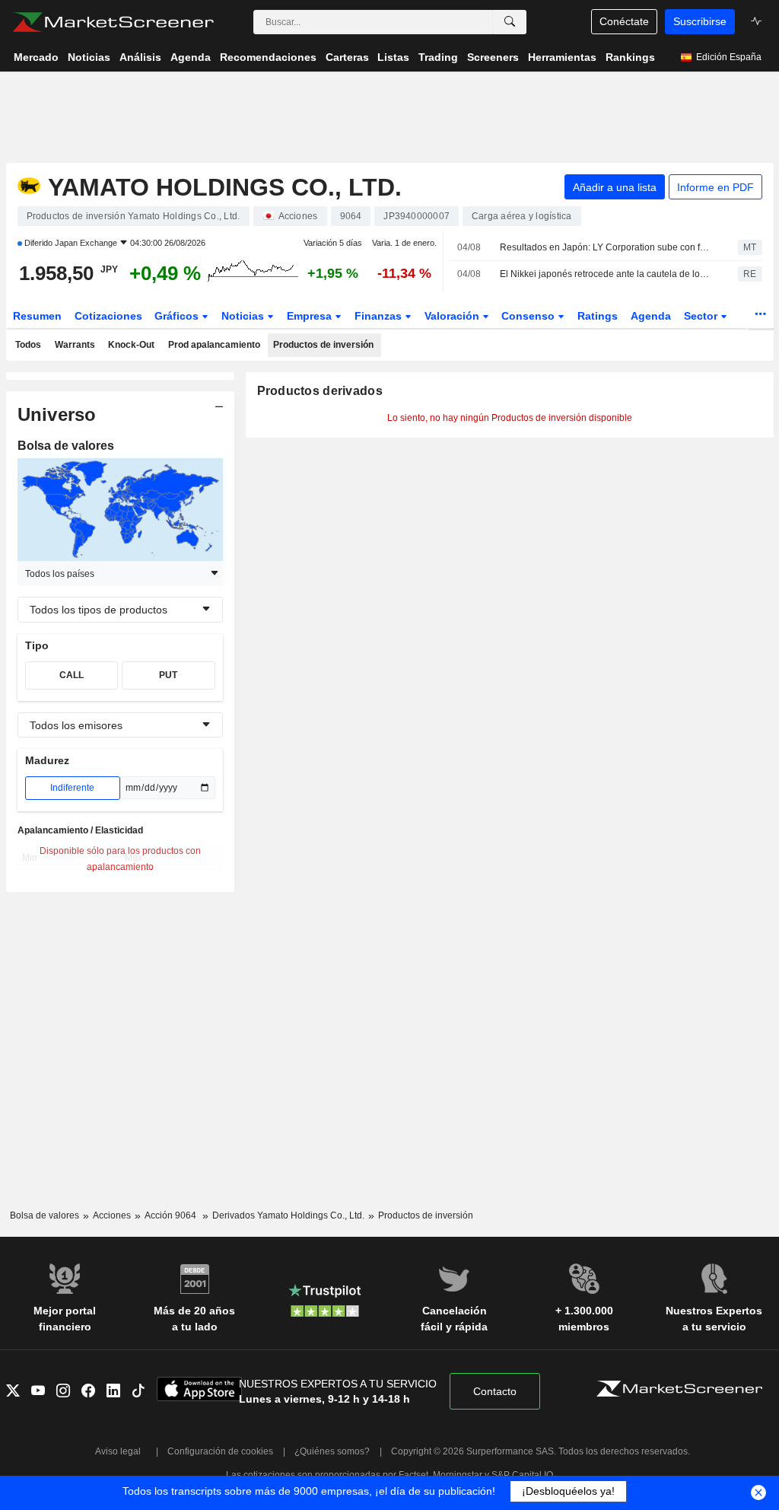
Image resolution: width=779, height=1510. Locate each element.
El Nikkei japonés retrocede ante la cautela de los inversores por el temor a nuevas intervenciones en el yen (605, 274)
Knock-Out (131, 344)
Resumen (37, 316)
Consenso (529, 316)
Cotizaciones (108, 316)
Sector (702, 316)
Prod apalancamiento (214, 344)
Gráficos (178, 316)
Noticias (244, 316)
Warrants (75, 344)
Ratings (597, 316)
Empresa (311, 316)
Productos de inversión (323, 344)
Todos (28, 344)
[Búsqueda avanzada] (509, 22)
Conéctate (624, 21)
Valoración (453, 316)
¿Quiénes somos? (332, 1451)
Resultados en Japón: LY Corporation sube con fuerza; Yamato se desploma (605, 247)
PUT (168, 675)
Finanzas (380, 316)
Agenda (651, 316)
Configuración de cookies (220, 1451)
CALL (71, 675)
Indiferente (72, 787)
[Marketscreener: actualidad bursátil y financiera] (113, 22)
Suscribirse (700, 21)
